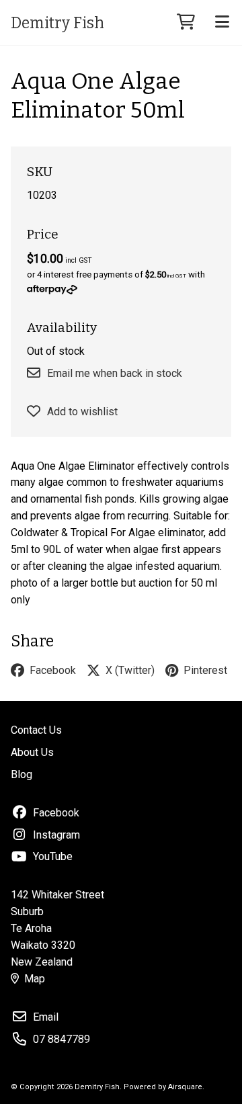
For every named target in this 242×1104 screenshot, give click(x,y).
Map (34, 978)
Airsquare (185, 1086)
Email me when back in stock (114, 373)
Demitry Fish (57, 22)
